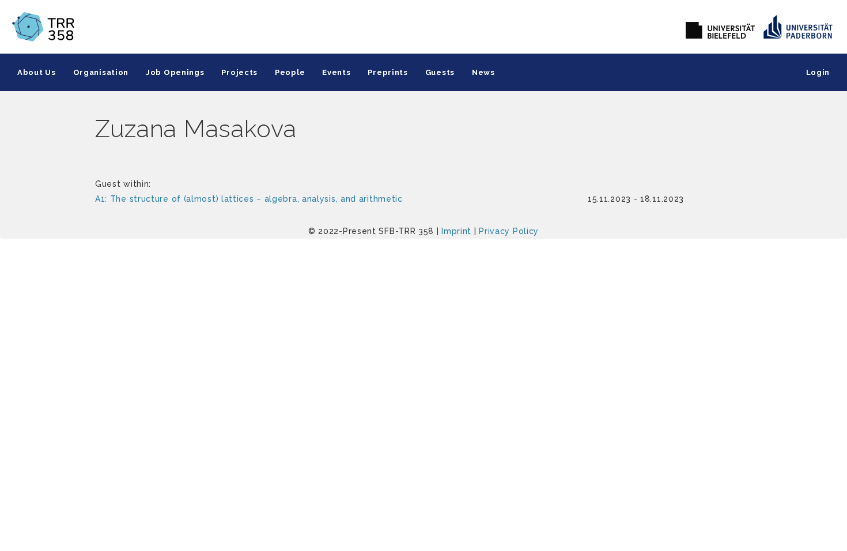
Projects (239, 72)
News (483, 72)
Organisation (100, 72)
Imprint (456, 231)
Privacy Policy (509, 231)
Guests (440, 72)
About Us (36, 72)
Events (336, 72)
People (290, 72)
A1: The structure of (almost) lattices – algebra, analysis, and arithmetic (249, 198)
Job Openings (175, 72)
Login (818, 72)
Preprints (387, 72)
